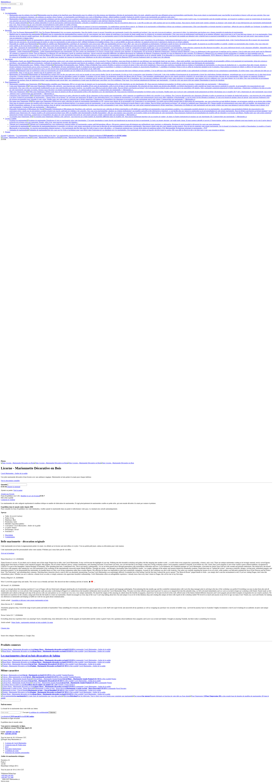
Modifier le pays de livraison (30, 496)
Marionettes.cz (6, 2)
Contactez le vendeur (8, 500)
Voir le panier (17, 490)
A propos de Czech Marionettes (15, 743)
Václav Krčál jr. (69, 684)
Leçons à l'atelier (10, 118)
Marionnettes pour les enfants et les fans (42, 135)
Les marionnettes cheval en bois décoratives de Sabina (75, 135)
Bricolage (8, 30)
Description (9, 535)
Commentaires (10, 537)
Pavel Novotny (121, 688)
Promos (7, 132)
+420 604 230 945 (10, 734)
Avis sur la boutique (7, 553)
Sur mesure (9, 59)
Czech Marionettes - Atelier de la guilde (14, 473)
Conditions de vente (12, 751)
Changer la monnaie (13, 487)
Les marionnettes (11, 13)
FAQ (7, 747)
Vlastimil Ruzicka (68, 675)
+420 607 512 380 (11, 732)
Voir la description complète (10, 481)
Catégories (11, 135)
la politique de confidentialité (39, 712)
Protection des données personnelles (17, 753)
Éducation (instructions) (13, 749)
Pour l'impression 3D (12, 82)
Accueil (3, 135)
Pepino (113, 679)
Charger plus (5, 628)
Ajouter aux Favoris (7, 494)
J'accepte (36, 712)
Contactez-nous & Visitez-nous (15, 745)
